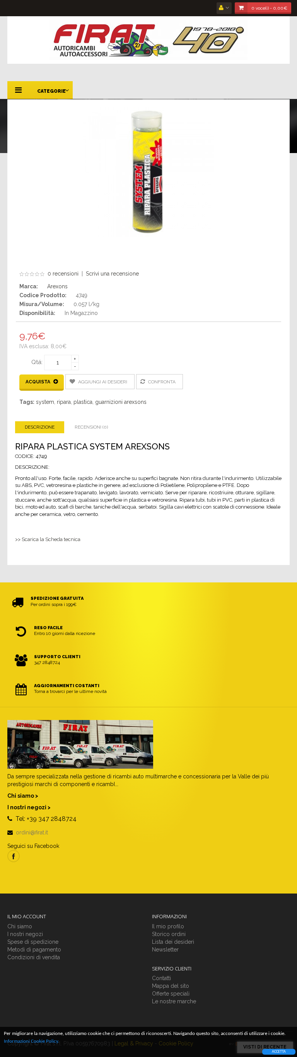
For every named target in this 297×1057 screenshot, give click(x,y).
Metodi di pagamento (34, 949)
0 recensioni (63, 274)
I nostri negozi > (29, 807)
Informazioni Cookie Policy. (31, 1041)
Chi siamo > (22, 796)
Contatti (161, 978)
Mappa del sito (170, 986)
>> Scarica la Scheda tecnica (47, 539)
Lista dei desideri (173, 942)
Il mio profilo (168, 926)
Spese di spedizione (32, 942)
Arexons (57, 286)
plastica (82, 402)
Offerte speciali (170, 994)
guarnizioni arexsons (121, 402)
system (45, 402)
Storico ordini (169, 934)
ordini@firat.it (32, 832)
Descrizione (40, 427)
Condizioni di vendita (33, 957)
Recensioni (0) (91, 427)
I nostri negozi (25, 934)
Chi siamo (19, 926)
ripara (64, 402)
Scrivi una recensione (112, 274)
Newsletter (165, 949)
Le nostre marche (174, 1001)
